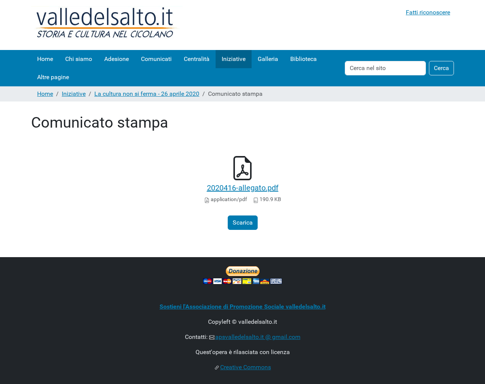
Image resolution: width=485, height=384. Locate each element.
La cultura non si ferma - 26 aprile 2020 (146, 93)
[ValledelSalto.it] (107, 25)
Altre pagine (53, 77)
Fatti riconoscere (428, 12)
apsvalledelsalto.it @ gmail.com (257, 336)
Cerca (441, 68)
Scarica (243, 222)
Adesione (116, 58)
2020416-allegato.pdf (242, 187)
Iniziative (234, 58)
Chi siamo (78, 58)
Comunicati (156, 58)
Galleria (268, 58)
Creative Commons (245, 367)
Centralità (197, 58)
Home (45, 58)
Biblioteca (303, 58)
